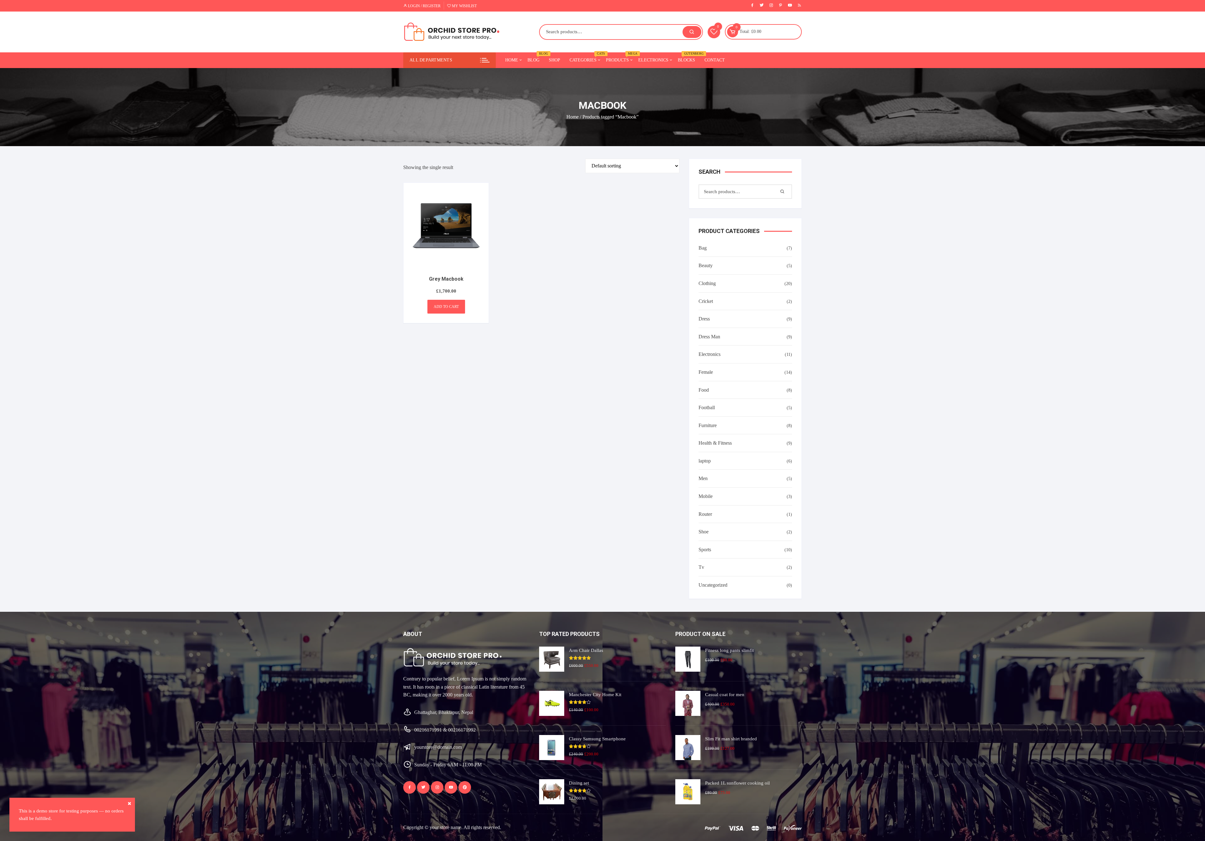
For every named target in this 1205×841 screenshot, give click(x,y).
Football (707, 407)
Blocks (689, 57)
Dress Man (709, 336)
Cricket (706, 301)
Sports (705, 549)
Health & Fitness (715, 443)
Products (620, 57)
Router (705, 514)
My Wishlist (464, 6)
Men (703, 478)
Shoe (704, 531)
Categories (585, 57)
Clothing (707, 283)
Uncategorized (713, 585)
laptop (705, 460)
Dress (704, 318)
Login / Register (424, 6)
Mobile (706, 496)
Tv (701, 567)
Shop (554, 60)
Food (704, 390)
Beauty (706, 265)
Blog (536, 57)
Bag (703, 248)
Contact (714, 60)
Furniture (708, 425)
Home (511, 60)
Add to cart (446, 306)
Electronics (653, 60)
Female (706, 372)
